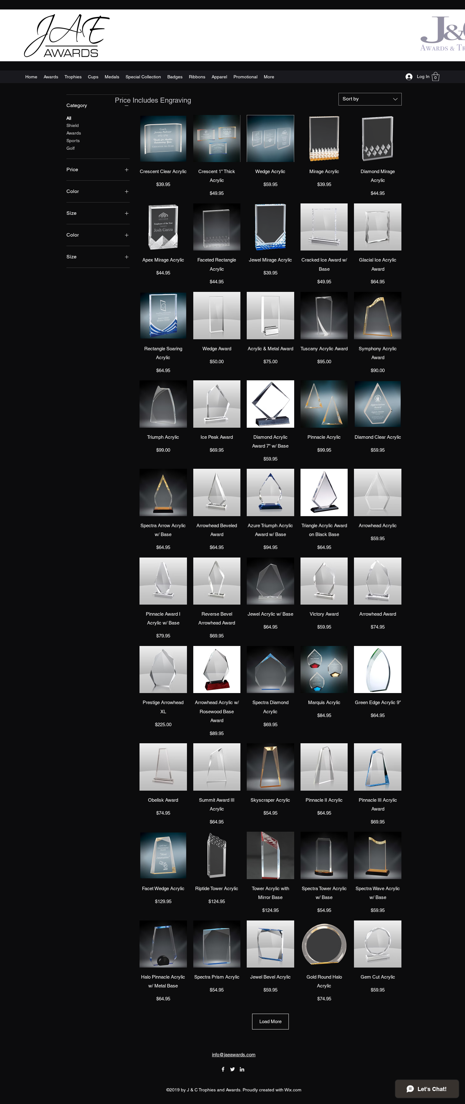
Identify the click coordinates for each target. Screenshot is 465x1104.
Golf (70, 148)
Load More (270, 1021)
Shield (72, 125)
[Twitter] (232, 1069)
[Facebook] (223, 1069)
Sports (73, 140)
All (68, 118)
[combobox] (370, 99)
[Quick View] (163, 138)
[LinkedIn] (242, 1069)
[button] (435, 76)
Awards (73, 133)
